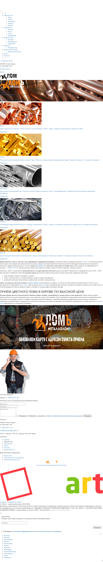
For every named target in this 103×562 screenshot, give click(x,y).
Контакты (7, 56)
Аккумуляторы (12, 48)
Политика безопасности (12, 460)
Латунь (10, 19)
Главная (6, 440)
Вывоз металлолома (11, 50)
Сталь (10, 33)
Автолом (7, 46)
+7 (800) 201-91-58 (6, 61)
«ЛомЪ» (85, 262)
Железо (10, 29)
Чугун (10, 31)
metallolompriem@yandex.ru (9, 430)
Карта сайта (8, 456)
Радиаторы (11, 44)
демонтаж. (42, 285)
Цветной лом (8, 15)
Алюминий (11, 21)
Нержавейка (12, 35)
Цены (6, 54)
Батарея (11, 39)
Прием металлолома (7, 94)
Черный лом (8, 27)
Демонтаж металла (14, 52)
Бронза (10, 25)
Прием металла (9, 450)
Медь (10, 17)
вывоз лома (23, 285)
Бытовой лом (8, 37)
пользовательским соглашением (49, 531)
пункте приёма (33, 283)
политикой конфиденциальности (24, 531)
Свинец (10, 23)
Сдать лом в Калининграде (60, 510)
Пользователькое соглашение (14, 458)
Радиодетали (12, 41)
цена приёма (39, 266)
